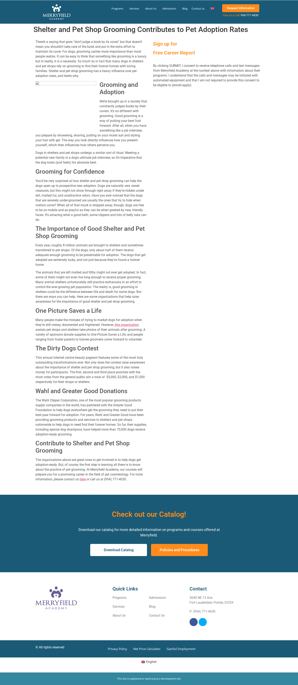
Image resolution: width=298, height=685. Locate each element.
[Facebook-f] (194, 622)
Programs (117, 8)
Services (134, 8)
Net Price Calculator (147, 649)
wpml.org (150, 678)
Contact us (198, 8)
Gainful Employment (181, 649)
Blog (185, 8)
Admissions (169, 8)
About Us (150, 8)
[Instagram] (203, 622)
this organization (127, 325)
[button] (118, 8)
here (83, 479)
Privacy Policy (117, 649)
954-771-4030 (249, 15)
